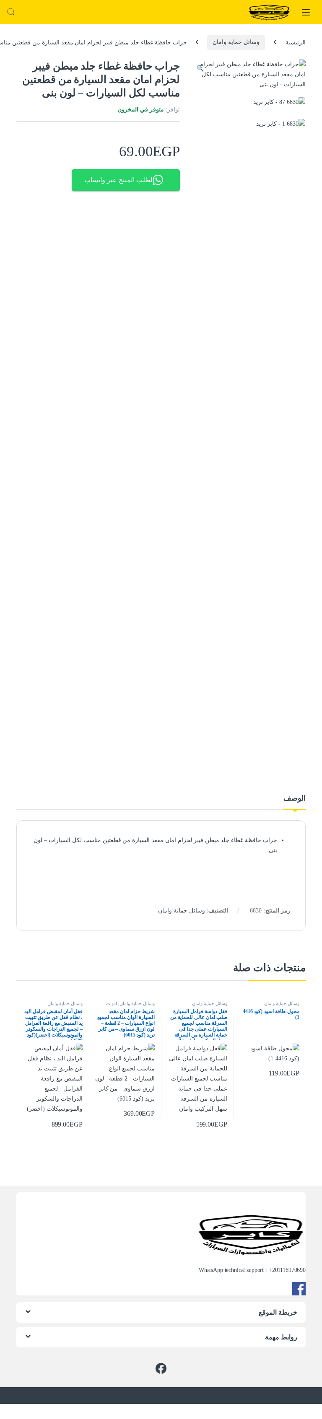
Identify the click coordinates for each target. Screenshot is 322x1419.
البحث (11, 12)
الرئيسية (296, 42)
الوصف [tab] (294, 798)
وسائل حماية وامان (236, 42)
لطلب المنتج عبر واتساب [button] (118, 180)
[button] (200, 69)
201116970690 (289, 1270)
